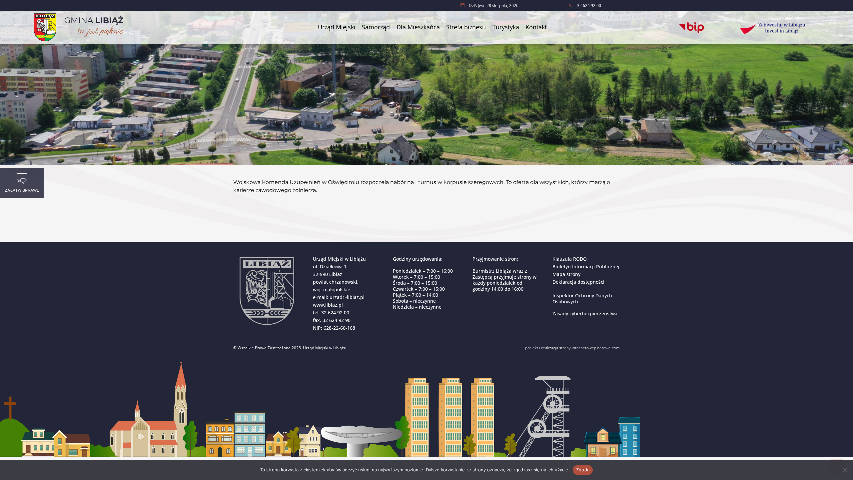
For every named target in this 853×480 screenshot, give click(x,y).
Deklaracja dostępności (578, 282)
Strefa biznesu (466, 27)
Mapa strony (566, 274)
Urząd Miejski (337, 27)
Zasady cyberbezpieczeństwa (584, 313)
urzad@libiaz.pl (347, 297)
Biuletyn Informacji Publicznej (585, 266)
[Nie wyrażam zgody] (844, 470)
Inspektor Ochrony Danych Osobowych (582, 298)
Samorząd (376, 27)
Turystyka (505, 27)
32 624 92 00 (335, 312)
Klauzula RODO (569, 259)
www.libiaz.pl (328, 305)
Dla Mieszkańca (418, 27)
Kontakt (536, 27)
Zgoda (582, 469)
